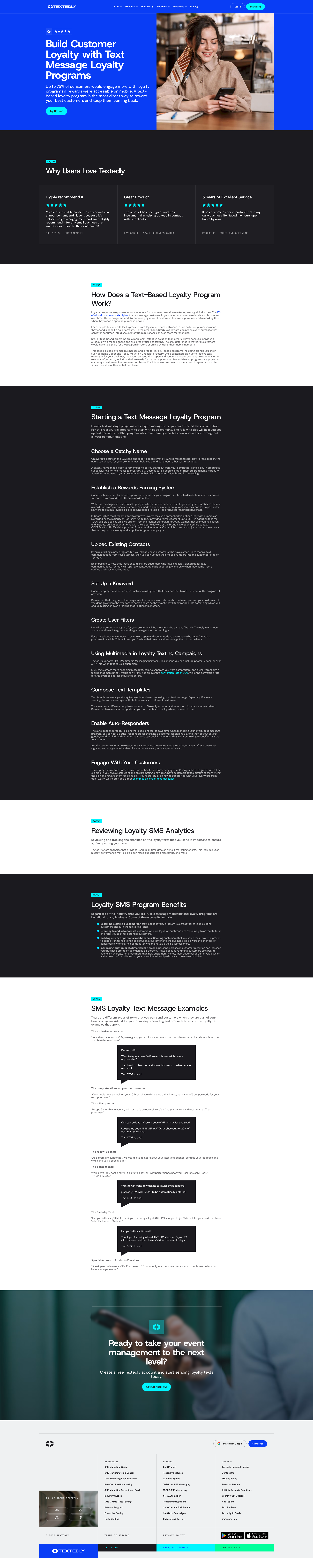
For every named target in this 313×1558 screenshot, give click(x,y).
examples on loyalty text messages (154, 778)
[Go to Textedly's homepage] (50, 1443)
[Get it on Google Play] (232, 1535)
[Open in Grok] (80, 1518)
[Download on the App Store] (256, 1535)
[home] (64, 7)
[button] (117, 6)
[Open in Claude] (57, 1518)
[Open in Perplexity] (80, 1510)
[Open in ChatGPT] (57, 1510)
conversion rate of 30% (174, 673)
